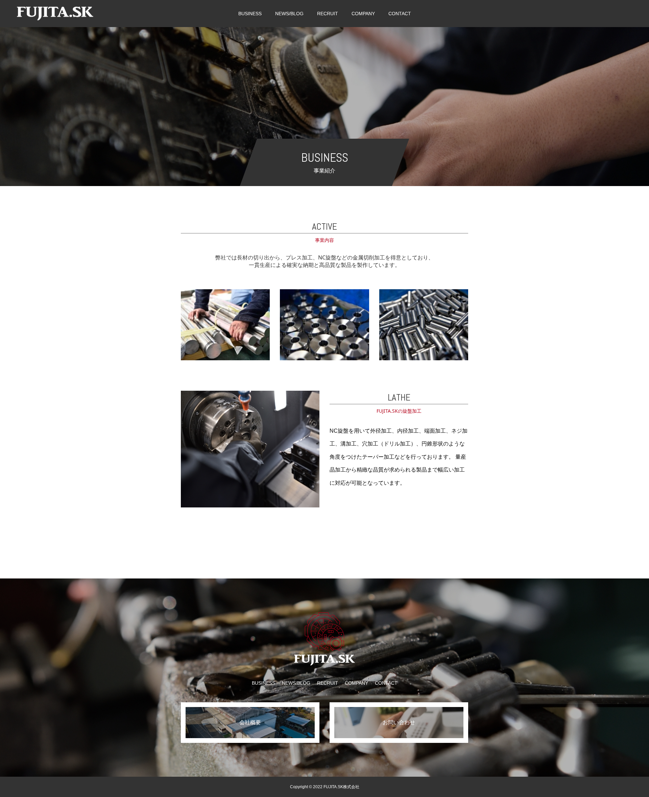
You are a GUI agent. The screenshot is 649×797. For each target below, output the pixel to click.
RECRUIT (327, 13)
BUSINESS (250, 13)
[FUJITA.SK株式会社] (55, 13)
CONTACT (399, 13)
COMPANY (363, 13)
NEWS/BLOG (289, 13)
